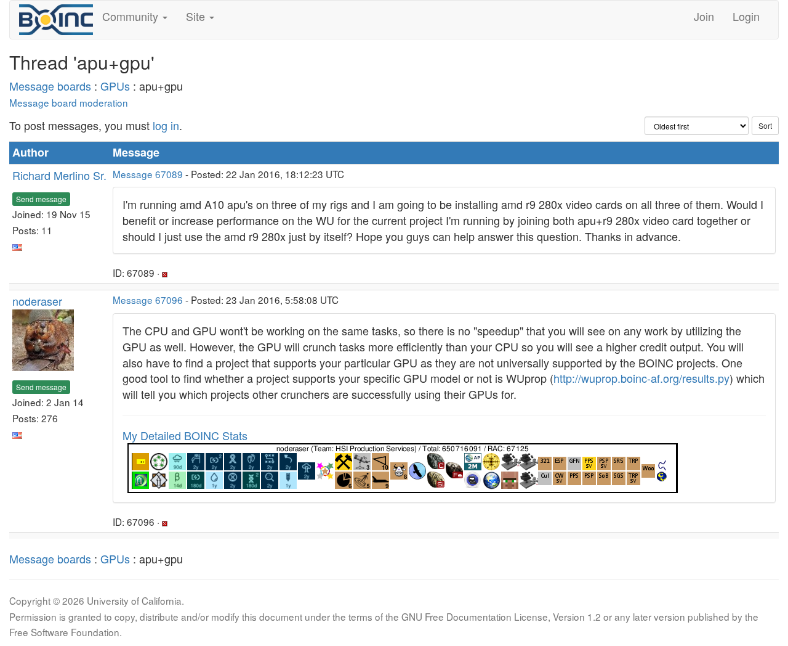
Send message (41, 199)
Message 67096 (148, 299)
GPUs (115, 86)
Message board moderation (68, 102)
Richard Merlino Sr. (59, 175)
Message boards (50, 86)
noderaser (37, 301)
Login (746, 16)
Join (704, 16)
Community (131, 16)
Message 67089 (148, 174)
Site (197, 16)
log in (166, 125)
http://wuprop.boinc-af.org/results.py (641, 378)
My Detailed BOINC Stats (185, 435)
